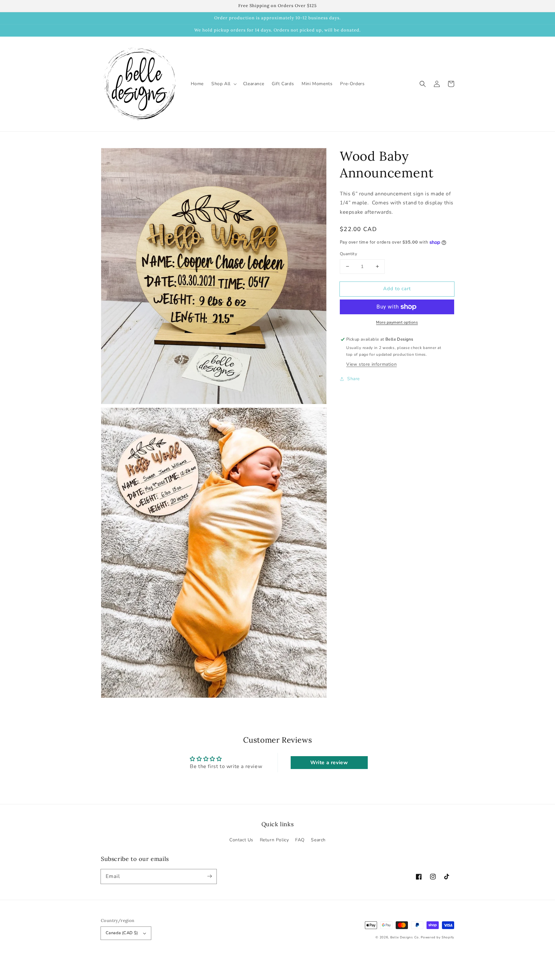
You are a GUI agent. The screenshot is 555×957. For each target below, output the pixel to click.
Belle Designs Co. (405, 937)
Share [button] (353, 379)
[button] (423, 84)
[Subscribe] (209, 876)
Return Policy (274, 840)
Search (318, 840)
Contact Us (241, 840)
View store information (371, 364)
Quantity (348, 254)
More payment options (397, 322)
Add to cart (397, 288)
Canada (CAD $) (122, 933)
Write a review (329, 762)
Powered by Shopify (437, 937)
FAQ (300, 840)
